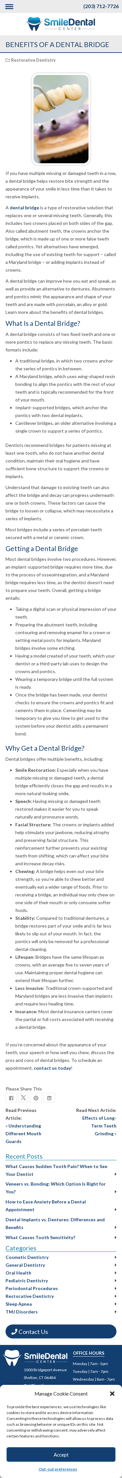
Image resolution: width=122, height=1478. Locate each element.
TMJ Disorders (22, 1311)
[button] (112, 1393)
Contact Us (32, 1331)
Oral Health (18, 1272)
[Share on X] (23, 1097)
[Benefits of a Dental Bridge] (36, 1097)
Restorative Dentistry (33, 60)
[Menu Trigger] (9, 6)
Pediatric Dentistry (27, 1280)
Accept (61, 1455)
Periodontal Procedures (32, 1288)
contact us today (52, 1068)
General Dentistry (25, 1265)
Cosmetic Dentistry (27, 1257)
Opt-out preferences (58, 1469)
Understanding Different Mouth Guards (23, 1133)
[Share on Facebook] (11, 1097)
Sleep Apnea (19, 1304)
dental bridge (24, 207)
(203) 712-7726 (101, 6)
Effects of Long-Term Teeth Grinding (99, 1125)
